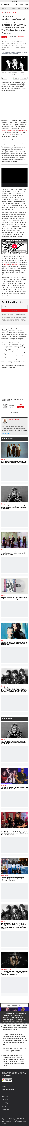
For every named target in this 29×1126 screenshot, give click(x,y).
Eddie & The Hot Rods (8, 130)
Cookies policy (5, 1099)
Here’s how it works (14, 53)
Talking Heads (22, 130)
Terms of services (19, 314)
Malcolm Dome (13, 36)
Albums (8, 12)
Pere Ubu (14, 12)
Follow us (17, 78)
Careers (4, 1106)
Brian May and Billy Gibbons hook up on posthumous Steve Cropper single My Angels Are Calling (15, 1027)
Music (3, 12)
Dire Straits (8, 134)
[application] (14, 175)
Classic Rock (21, 36)
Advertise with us (6, 1109)
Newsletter (24, 78)
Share (5, 78)
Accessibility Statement (7, 1103)
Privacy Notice (21, 316)
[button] (2, 4)
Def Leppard (16, 264)
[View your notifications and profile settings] (16, 4)
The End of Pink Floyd (15, 8)
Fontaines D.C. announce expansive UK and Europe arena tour (14, 1050)
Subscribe (21, 4)
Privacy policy (5, 1096)
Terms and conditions (7, 1093)
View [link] (20, 407)
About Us (4, 1086)
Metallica (6, 264)
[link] (5, 406)
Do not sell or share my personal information (13, 1113)
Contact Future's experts (8, 1089)
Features (4, 37)
